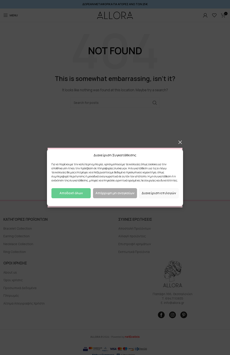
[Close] (180, 142)
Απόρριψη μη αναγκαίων (115, 193)
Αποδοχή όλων (71, 193)
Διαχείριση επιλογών (159, 193)
